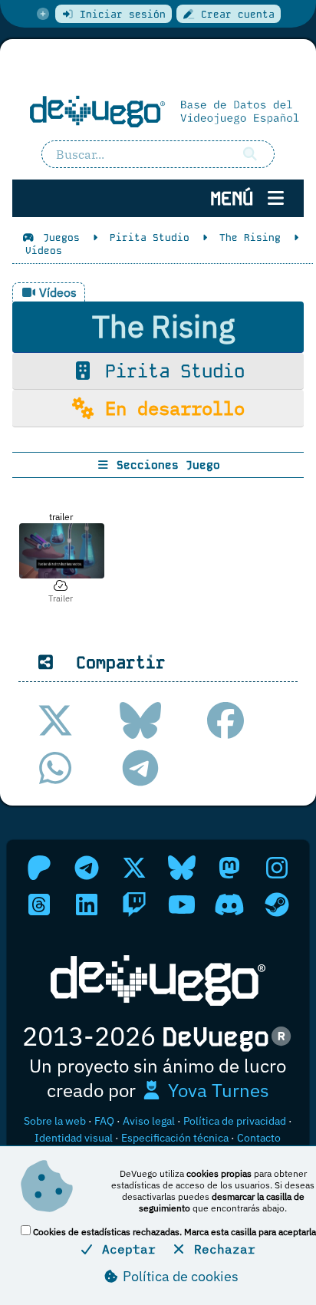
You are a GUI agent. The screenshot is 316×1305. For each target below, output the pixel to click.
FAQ (104, 1121)
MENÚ (237, 198)
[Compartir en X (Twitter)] (55, 720)
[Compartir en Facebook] (225, 720)
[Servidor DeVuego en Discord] (229, 904)
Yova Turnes (216, 1090)
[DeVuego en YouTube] (181, 904)
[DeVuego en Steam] (276, 904)
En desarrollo (169, 408)
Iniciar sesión (120, 14)
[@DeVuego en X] (134, 867)
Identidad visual (74, 1138)
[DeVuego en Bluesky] (181, 867)
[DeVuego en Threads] (39, 904)
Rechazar (220, 1249)
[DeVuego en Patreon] (39, 867)
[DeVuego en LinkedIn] (86, 904)
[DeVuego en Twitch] (134, 904)
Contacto (259, 1138)
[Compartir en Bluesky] (140, 720)
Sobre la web (55, 1121)
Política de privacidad (234, 1121)
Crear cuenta (235, 14)
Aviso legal (149, 1121)
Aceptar (125, 1249)
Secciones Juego (165, 465)
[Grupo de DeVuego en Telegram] (86, 867)
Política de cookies (179, 1276)
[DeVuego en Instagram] (276, 867)
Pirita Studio (169, 371)
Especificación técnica (175, 1138)
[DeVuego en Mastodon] (229, 867)
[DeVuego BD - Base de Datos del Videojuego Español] (158, 110)
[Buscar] (250, 154)
